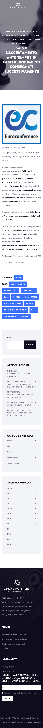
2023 (9, 493)
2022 (9, 498)
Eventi (9, 440)
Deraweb (36, 722)
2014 (9, 539)
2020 (9, 508)
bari (6, 297)
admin (23, 148)
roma (33, 310)
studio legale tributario (16, 316)
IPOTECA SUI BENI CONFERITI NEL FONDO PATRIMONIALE (20, 404)
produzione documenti (15, 310)
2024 (9, 488)
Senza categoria (13, 463)
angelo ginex (11, 291)
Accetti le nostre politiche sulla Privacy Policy (21, 693)
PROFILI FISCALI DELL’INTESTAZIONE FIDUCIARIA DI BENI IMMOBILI (21, 395)
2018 (9, 518)
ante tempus (28, 291)
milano (29, 303)
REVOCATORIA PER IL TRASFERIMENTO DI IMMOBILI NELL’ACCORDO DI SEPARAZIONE (21, 384)
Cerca (10, 337)
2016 (9, 529)
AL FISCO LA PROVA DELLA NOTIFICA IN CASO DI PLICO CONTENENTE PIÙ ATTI (19, 413)
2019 (9, 513)
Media (9, 446)
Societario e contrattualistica (14, 639)
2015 (9, 534)
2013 (9, 544)
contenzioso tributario (25, 297)
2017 (9, 523)
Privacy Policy (8, 666)
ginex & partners (12, 303)
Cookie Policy (8, 671)
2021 (9, 503)
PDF (39, 256)
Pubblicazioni (12, 457)
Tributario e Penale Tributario (15, 634)
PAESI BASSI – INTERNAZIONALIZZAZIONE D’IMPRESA (19, 374)
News (18, 278)
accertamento (18, 284)
